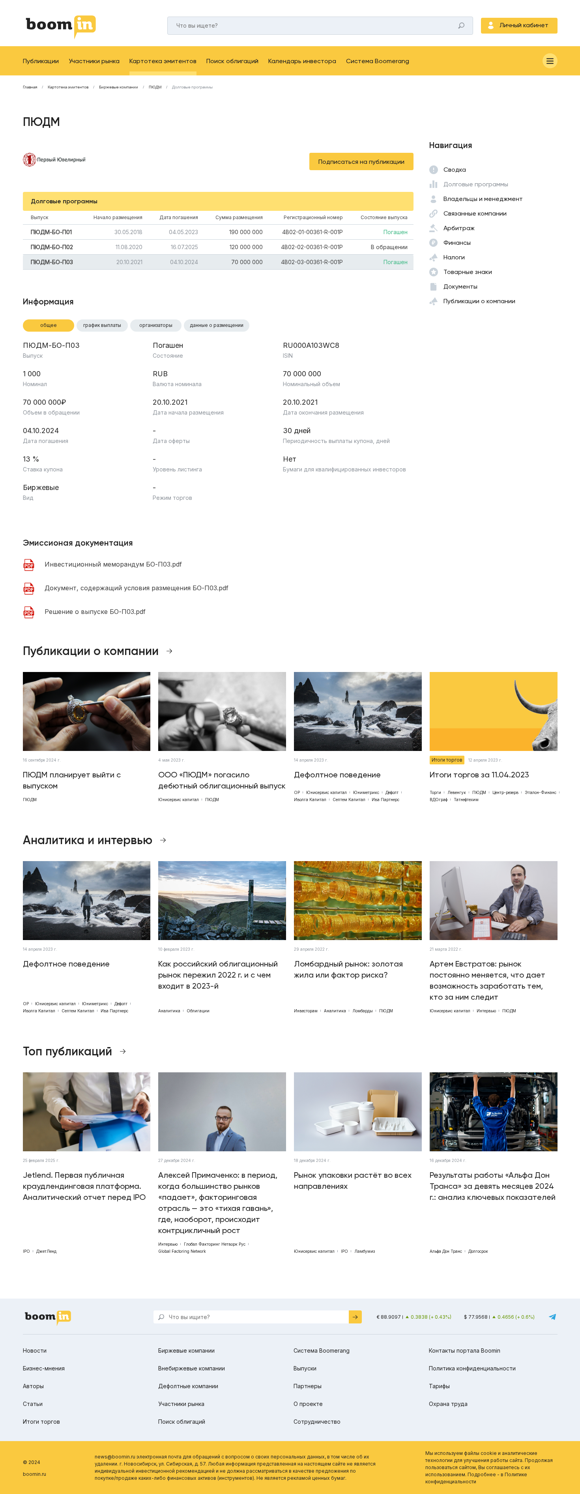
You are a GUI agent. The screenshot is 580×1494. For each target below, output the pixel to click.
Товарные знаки (467, 272)
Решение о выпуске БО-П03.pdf (95, 612)
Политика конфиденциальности (472, 1368)
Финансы (457, 242)
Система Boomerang (377, 61)
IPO (26, 1251)
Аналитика (169, 1011)
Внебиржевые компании (191, 1368)
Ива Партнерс (385, 799)
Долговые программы (475, 184)
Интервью (486, 1011)
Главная (30, 87)
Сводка (454, 169)
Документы (460, 286)
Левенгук (456, 792)
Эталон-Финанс (540, 792)
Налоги (454, 257)
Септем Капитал (349, 799)
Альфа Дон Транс (446, 1251)
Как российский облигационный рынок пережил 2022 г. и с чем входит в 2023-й (218, 975)
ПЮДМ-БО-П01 (51, 232)
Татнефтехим (466, 799)
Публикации (41, 61)
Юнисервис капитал (178, 799)
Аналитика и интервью (87, 840)
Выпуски (305, 1368)
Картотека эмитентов (162, 61)
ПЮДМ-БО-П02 (52, 247)
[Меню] (550, 60)
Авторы (33, 1386)
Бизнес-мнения (44, 1368)
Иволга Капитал (310, 799)
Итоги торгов (447, 760)
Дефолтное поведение (337, 774)
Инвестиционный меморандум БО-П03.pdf (113, 564)
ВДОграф (438, 799)
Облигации (198, 1011)
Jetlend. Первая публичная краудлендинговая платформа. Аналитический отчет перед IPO (84, 1186)
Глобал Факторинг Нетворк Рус (214, 1244)
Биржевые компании (118, 87)
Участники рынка (94, 61)
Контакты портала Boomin (464, 1350)
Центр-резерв (505, 792)
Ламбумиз (364, 1251)
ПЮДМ (155, 87)
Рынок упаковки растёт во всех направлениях (353, 1180)
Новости (35, 1350)
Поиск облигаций (232, 61)
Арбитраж (459, 228)
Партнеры (308, 1386)
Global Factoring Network (182, 1251)
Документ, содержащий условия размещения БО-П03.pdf (136, 588)
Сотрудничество (317, 1421)
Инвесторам (306, 1011)
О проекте (308, 1403)
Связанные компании (475, 213)
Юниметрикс (366, 792)
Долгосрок (478, 1251)
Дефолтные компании (188, 1386)
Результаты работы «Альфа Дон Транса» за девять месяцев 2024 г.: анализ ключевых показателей (493, 1186)
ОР (297, 792)
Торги (435, 792)
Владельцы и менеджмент (483, 199)
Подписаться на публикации (361, 161)
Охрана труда (448, 1403)
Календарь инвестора (302, 61)
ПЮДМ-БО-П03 (52, 262)
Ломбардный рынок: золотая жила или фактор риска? (348, 969)
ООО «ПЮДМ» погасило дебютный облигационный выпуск (222, 780)
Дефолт (392, 792)
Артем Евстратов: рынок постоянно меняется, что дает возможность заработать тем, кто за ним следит (487, 980)
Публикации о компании (479, 301)
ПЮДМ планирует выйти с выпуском (72, 780)
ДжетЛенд (46, 1251)
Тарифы (439, 1386)
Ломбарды (362, 1011)
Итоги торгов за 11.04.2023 (479, 774)
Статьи (33, 1403)
